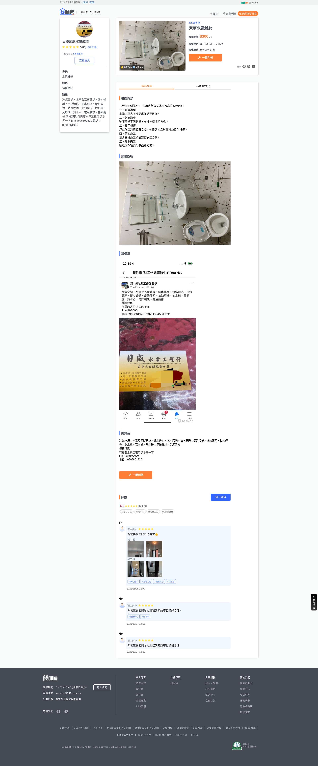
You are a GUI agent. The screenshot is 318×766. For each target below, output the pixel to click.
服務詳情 (146, 86)
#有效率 (170, 582)
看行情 (139, 689)
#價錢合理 (146, 582)
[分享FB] (244, 66)
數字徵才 (245, 712)
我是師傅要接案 (248, 13)
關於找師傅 (246, 683)
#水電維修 (78, 54)
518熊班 (65, 728)
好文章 (139, 694)
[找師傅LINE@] (66, 711)
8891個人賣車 (163, 735)
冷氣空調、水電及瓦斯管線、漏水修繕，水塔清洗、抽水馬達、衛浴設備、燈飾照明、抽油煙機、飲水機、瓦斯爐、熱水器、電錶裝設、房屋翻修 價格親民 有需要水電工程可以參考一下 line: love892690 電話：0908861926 (84, 112)
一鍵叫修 (207, 57)
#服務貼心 (159, 582)
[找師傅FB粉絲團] (58, 711)
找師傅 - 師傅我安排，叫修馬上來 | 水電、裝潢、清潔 (67, 11)
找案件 (174, 683)
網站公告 (245, 689)
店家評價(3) (203, 86)
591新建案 (183, 728)
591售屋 (198, 728)
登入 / (209, 683)
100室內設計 (233, 728)
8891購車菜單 (125, 735)
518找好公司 (81, 728)
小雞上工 (98, 728)
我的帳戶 (210, 689)
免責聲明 (245, 694)
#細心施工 (133, 582)
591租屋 (168, 728)
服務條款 (245, 700)
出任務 (195, 735)
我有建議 (210, 700)
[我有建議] (314, 602)
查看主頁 (84, 60)
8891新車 (250, 728)
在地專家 (141, 700)
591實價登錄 (214, 728)
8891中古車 (144, 735)
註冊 (215, 683)
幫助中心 (210, 694)
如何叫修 (141, 683)
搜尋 (215, 13)
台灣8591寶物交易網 (119, 728)
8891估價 (181, 735)
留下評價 (220, 497)
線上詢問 (102, 687)
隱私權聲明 (246, 706)
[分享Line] (248, 66)
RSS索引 (141, 706)
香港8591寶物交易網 (147, 728)
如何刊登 (231, 13)
